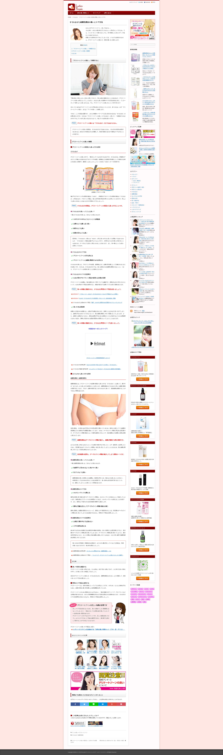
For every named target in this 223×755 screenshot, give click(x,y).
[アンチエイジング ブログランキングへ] (78, 724)
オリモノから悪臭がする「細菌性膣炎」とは (99, 551)
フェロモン (151, 596)
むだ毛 (152, 588)
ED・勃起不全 (135, 200)
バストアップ (136, 182)
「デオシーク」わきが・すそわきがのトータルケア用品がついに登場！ (98, 294)
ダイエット (134, 185)
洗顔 (143, 599)
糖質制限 (133, 601)
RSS (154, 2)
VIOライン (134, 588)
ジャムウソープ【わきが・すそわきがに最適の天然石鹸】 (105, 369)
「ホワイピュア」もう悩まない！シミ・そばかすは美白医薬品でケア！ (149, 78)
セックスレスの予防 (137, 196)
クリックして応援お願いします (95, 726)
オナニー (141, 591)
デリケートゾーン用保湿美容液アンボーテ (98, 358)
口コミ (138, 599)
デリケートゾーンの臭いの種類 (81, 51)
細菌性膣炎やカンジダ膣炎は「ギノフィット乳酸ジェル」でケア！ (149, 54)
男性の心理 (134, 198)
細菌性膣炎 (80, 735)
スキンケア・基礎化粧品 (138, 205)
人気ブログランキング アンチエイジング (143, 347)
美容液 (139, 601)
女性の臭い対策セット (83, 13)
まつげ (146, 588)
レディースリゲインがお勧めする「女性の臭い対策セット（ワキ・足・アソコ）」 (99, 629)
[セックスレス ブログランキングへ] (142, 345)
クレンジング (149, 591)
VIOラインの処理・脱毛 (138, 187)
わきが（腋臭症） (137, 180)
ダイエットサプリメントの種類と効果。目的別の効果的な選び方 (147, 149)
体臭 (133, 599)
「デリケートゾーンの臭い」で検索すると (84, 48)
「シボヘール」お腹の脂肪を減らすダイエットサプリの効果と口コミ (149, 114)
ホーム (71, 13)
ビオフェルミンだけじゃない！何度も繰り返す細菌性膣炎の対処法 (146, 221)
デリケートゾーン (83, 732)
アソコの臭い (75, 732)
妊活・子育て (135, 202)
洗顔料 (148, 599)
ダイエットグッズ (136, 211)
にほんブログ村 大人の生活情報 (142, 322)
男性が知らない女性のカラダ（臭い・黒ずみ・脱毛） (112, 740)
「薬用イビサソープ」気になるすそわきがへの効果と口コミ (149, 90)
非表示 (85, 45)
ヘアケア (134, 176)
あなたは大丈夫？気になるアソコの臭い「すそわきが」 (102, 364)
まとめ (74, 53)
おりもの (140, 588)
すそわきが (74, 735)
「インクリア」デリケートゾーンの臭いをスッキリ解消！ (107, 555)
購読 (143, 310)
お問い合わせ (107, 13)
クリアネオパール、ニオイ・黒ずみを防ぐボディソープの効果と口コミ (149, 102)
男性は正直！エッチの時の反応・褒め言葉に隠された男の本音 (147, 141)
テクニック (134, 596)
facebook (148, 2)
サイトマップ (134, 2)
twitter (141, 2)
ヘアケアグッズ (136, 207)
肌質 (144, 601)
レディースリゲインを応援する (78, 726)
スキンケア (134, 174)
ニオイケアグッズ (136, 209)
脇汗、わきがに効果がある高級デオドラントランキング (107, 302)
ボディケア (134, 178)
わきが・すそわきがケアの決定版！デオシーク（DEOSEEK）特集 (97, 298)
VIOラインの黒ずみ (137, 189)
